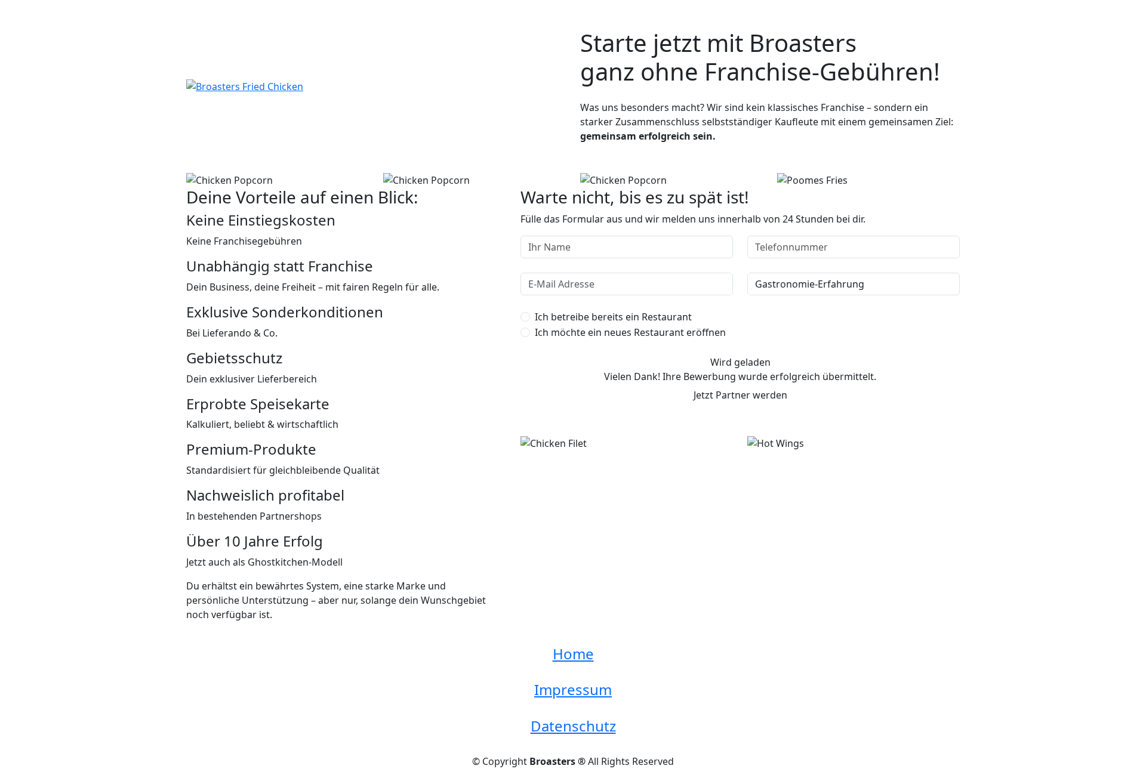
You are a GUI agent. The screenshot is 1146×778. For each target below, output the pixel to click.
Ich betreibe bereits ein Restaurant (613, 316)
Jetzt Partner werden (740, 395)
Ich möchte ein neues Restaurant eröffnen (630, 332)
